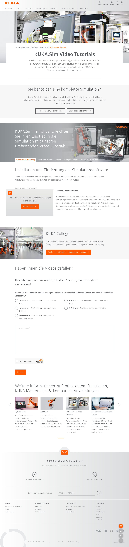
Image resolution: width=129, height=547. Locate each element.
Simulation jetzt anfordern (80, 111)
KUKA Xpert (69, 509)
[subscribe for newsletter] (99, 493)
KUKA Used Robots (40, 512)
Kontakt (7, 509)
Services (52, 8)
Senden (20, 372)
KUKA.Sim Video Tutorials (57, 47)
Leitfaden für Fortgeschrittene (67, 160)
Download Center (70, 512)
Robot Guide (38, 506)
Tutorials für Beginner (45, 160)
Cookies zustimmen (30, 206)
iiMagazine (99, 517)
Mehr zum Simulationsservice (50, 111)
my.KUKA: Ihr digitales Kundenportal (75, 506)
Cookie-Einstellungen (74, 542)
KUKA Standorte (100, 512)
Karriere (98, 506)
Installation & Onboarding (25, 160)
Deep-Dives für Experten (89, 160)
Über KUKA (99, 509)
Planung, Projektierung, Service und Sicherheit (30, 47)
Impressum (51, 542)
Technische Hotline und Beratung (13, 506)
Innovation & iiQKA (66, 8)
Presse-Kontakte (9, 512)
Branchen (28, 8)
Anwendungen (41, 8)
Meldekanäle (99, 520)
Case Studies (38, 509)
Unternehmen (82, 8)
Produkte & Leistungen (12, 8)
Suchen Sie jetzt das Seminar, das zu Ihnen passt (68, 252)
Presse (97, 514)
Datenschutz (61, 542)
